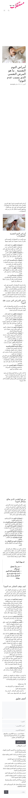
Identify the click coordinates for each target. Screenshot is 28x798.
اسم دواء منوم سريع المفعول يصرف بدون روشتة (13, 575)
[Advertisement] (14, 29)
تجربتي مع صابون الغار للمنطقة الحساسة (15, 766)
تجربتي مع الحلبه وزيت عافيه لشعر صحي (15, 763)
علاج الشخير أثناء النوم (13, 571)
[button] (8, 10)
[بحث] (6, 792)
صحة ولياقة (21, 684)
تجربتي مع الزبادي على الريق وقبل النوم (15, 773)
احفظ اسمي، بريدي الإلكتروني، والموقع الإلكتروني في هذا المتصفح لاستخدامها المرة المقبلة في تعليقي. (14, 735)
